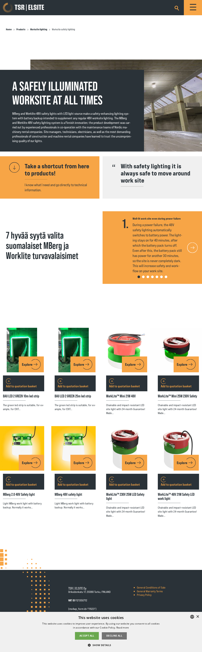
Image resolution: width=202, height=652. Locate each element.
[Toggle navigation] (193, 7)
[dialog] (101, 632)
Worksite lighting (38, 29)
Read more (122, 627)
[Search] (176, 7)
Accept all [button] (86, 635)
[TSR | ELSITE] (23, 8)
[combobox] (192, 617)
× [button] (197, 616)
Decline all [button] (114, 635)
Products (20, 29)
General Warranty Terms (150, 591)
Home (9, 29)
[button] (193, 247)
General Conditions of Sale (151, 587)
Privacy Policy (144, 594)
